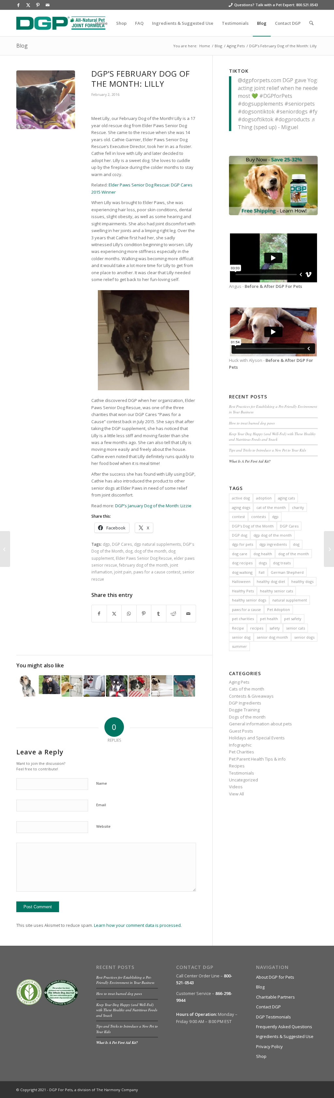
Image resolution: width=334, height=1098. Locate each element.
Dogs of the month (247, 717)
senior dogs (304, 637)
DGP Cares (122, 544)
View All (236, 794)
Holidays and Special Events (257, 738)
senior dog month (272, 637)
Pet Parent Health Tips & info (257, 759)
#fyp (315, 111)
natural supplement (289, 600)
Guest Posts (241, 731)
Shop (261, 1056)
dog (128, 551)
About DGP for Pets (275, 977)
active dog (241, 498)
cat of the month (271, 507)
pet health (269, 618)
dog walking (242, 572)
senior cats (295, 628)
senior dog (241, 637)
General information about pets (260, 724)
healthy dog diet (271, 581)
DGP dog (239, 535)
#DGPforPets (275, 95)
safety (274, 628)
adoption (264, 498)
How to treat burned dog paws (252, 423)
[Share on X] (114, 613)
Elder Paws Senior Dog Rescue (144, 558)
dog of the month (150, 551)
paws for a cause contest (156, 571)
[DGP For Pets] (60, 23)
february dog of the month (143, 565)
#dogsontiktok (256, 111)
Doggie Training (244, 710)
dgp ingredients (273, 544)
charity (298, 507)
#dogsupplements (260, 103)
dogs (263, 562)
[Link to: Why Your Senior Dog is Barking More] (27, 686)
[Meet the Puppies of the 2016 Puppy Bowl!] (5, 549)
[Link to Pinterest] (38, 5)
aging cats (286, 498)
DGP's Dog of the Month (253, 526)
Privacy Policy (269, 1046)
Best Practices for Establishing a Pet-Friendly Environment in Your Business (125, 980)
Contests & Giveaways (251, 696)
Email (101, 804)
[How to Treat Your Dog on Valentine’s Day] (329, 549)
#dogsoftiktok (255, 119)
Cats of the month (246, 689)
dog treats (282, 562)
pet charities (243, 618)
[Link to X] (28, 5)
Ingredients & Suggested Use (284, 1036)
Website (103, 826)
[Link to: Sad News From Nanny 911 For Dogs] (49, 684)
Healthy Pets (243, 590)
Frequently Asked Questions (284, 1027)
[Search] (311, 23)
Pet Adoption (278, 609)
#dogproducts (292, 119)
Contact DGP (268, 1007)
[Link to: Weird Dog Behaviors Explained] (162, 686)
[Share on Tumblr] (158, 613)
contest (238, 516)
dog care (239, 553)
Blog (22, 45)
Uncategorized (243, 780)
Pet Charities (241, 752)
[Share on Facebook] (99, 613)
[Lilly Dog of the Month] (45, 99)
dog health (262, 553)
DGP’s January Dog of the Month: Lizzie (153, 506)
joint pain (122, 571)
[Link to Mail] (48, 5)
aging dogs (241, 507)
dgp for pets (242, 544)
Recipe (238, 628)
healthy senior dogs (249, 600)
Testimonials (241, 773)
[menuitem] (101, 23)
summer (239, 646)
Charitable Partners (275, 997)
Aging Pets (239, 682)
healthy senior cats (276, 590)
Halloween (241, 581)
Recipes (237, 766)
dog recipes (242, 562)
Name (101, 783)
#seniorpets (299, 103)
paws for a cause (246, 609)
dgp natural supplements (157, 544)
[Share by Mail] (188, 613)
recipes (256, 628)
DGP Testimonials (273, 1017)
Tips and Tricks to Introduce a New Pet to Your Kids (267, 450)
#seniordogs (292, 111)
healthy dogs (302, 581)
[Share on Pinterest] (144, 613)
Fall (262, 572)
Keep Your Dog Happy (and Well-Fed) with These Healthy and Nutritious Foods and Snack (272, 436)
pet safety (292, 618)
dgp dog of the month (272, 535)
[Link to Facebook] (18, 5)
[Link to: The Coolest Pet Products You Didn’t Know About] (72, 686)
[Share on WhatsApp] (129, 613)
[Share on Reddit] (173, 613)
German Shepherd (287, 572)
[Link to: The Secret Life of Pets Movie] (94, 686)
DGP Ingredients (245, 703)
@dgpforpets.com (259, 80)
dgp (106, 544)
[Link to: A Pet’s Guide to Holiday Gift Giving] (139, 686)
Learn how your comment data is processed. (138, 925)
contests (258, 516)
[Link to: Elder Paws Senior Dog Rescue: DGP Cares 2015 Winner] (117, 686)
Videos (236, 787)
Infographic (240, 745)
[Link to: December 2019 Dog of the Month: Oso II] (184, 686)
